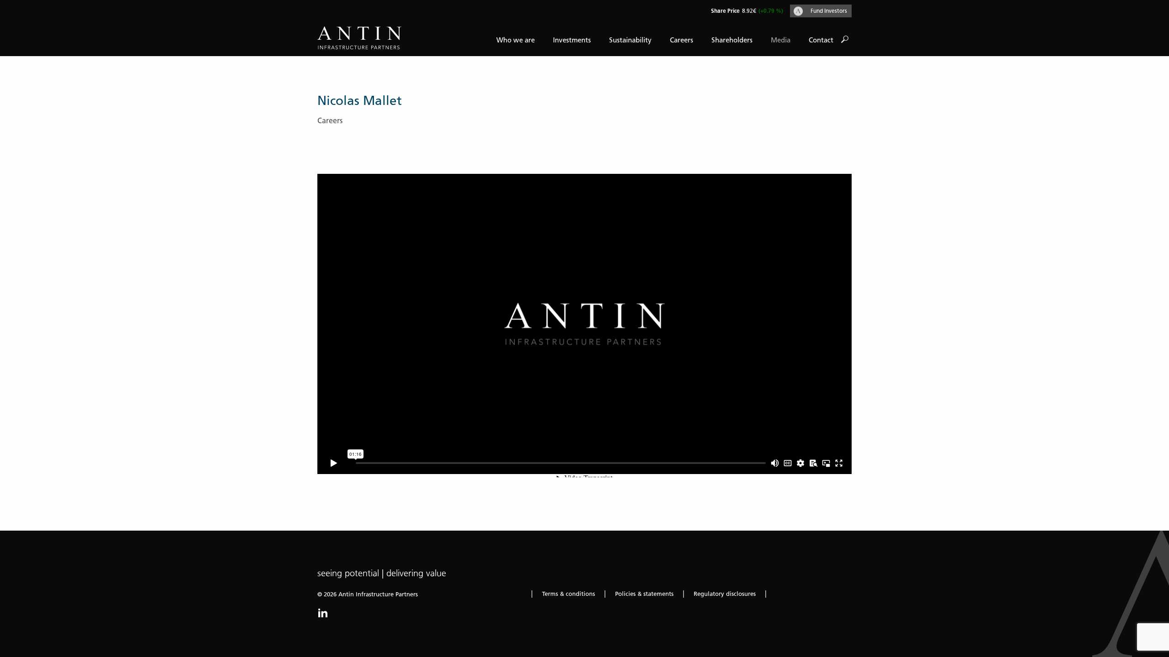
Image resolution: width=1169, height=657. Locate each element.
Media (780, 40)
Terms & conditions (568, 593)
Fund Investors (829, 10)
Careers (681, 40)
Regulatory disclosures (725, 593)
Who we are (515, 40)
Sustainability (630, 40)
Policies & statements (644, 593)
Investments (572, 40)
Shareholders (732, 40)
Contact (821, 40)
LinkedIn (322, 612)
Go (845, 40)
